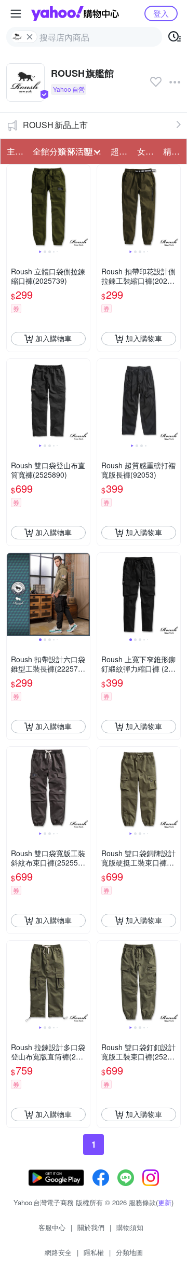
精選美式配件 (173, 151)
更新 (164, 1202)
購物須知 (129, 1227)
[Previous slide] (13, 206)
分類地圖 (129, 1252)
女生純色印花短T (147, 151)
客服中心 (51, 1227)
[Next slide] (83, 206)
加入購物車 (53, 338)
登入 (161, 13)
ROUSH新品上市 (55, 125)
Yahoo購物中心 (75, 13)
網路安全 (58, 1252)
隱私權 (94, 1252)
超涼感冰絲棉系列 (120, 151)
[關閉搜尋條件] (29, 36)
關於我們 (90, 1227)
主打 (15, 151)
